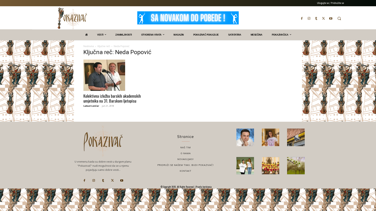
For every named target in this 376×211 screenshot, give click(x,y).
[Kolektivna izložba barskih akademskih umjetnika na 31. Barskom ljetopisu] (115, 75)
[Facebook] (301, 18)
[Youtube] (331, 18)
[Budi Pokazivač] (245, 165)
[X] (323, 18)
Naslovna (88, 46)
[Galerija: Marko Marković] (296, 165)
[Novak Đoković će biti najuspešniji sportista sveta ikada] (245, 137)
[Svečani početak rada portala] (270, 165)
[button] (339, 18)
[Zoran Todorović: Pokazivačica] (296, 137)
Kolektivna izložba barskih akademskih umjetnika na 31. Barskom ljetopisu (112, 98)
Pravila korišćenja (203, 186)
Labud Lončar (91, 105)
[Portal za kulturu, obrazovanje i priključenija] (72, 18)
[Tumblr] (316, 18)
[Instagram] (309, 18)
